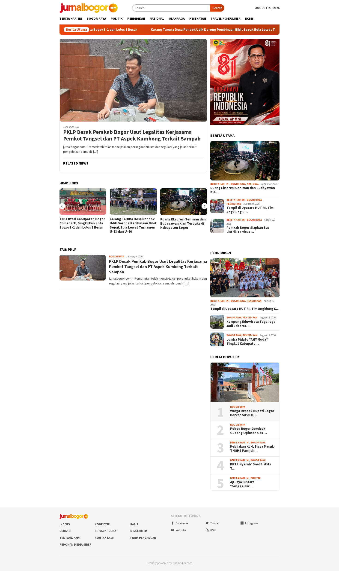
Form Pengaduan (143, 538)
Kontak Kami (104, 538)
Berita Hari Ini (219, 184)
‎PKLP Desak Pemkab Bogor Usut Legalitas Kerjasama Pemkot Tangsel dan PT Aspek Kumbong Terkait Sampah (132, 135)
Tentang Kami (69, 538)
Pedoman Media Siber (75, 545)
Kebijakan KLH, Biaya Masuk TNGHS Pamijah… (252, 448)
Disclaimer (138, 531)
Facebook (182, 523)
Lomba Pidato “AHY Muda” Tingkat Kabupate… (247, 341)
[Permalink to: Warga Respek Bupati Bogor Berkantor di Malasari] (245, 382)
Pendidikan (233, 203)
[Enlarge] (273, 45)
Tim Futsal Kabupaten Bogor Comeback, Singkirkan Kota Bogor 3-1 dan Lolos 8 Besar (82, 223)
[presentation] (62, 206)
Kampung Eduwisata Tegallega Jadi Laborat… (250, 324)
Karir (134, 524)
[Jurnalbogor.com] (88, 8)
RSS (212, 530)
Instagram (251, 523)
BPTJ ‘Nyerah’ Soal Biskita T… (250, 466)
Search (217, 8)
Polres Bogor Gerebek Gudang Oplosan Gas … (248, 431)
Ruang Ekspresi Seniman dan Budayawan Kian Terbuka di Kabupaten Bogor (183, 223)
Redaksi (65, 531)
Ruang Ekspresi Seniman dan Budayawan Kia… (242, 190)
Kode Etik (102, 524)
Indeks (64, 524)
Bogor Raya (116, 256)
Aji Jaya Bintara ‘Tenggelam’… (242, 484)
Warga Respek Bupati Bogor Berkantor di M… (252, 413)
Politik (255, 478)
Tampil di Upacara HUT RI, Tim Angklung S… (250, 210)
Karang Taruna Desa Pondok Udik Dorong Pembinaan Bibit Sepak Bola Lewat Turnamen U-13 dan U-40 (205, 29)
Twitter (214, 523)
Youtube (181, 530)
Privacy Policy (105, 531)
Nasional (253, 184)
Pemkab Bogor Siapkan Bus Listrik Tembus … (247, 230)
